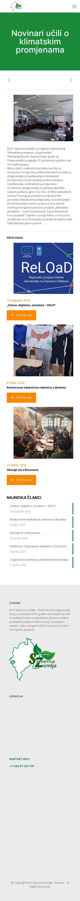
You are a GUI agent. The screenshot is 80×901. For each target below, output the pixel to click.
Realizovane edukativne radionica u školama (36, 387)
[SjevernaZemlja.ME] (15, 6)
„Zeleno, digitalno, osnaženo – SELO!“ (31, 305)
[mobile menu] (74, 6)
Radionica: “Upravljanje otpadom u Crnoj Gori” (38, 546)
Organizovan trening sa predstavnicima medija (39, 559)
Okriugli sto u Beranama (22, 469)
